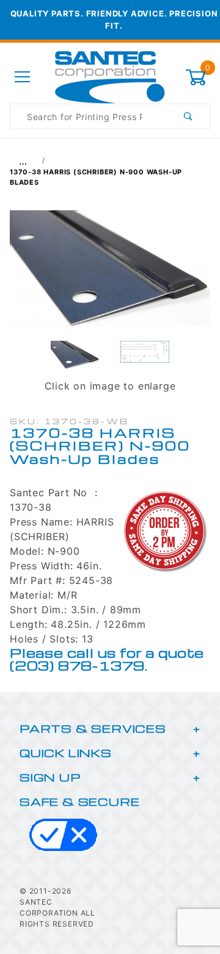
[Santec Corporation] (110, 76)
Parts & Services (93, 728)
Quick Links (66, 753)
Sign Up (50, 777)
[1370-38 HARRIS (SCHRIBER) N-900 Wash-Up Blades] (110, 274)
